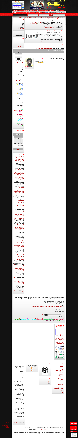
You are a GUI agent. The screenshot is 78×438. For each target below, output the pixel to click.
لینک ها (20, 10)
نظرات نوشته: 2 (17, 422)
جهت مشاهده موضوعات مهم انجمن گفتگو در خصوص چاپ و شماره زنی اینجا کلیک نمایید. (48, 306)
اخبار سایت (22, 12)
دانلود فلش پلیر (18, 46)
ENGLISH (15, 10)
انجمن (36, 10)
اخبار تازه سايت (60, 384)
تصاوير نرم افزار (60, 386)
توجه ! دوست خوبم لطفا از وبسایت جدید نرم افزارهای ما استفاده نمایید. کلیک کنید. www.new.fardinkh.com (5, 424)
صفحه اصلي (16, 12)
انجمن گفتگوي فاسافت (59, 370)
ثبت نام (46, 10)
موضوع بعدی (55, 54)
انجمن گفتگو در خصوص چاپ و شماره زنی (44, 48)
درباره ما (32, 10)
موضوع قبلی (60, 54)
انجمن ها (42, 46)
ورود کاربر (61, 392)
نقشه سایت (32, 12)
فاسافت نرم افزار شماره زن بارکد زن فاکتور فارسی (54, 46)
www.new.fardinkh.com (49, 27)
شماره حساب (26, 10)
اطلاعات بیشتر (40, 41)
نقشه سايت (61, 376)
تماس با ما (61, 379)
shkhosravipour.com (36, 434)
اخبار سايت (61, 367)
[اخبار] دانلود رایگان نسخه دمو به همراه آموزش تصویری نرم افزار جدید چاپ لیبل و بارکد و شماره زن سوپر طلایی (19, 159)
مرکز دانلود (61, 372)
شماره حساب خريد (60, 371)
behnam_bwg (21, 28)
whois (27, 12)
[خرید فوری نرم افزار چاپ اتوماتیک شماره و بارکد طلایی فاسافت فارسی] (59, 329)
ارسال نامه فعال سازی (18, 62)
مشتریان (61, 10)
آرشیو (18, 149)
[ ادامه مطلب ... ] (18, 169)
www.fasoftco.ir (39, 429)
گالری (38, 12)
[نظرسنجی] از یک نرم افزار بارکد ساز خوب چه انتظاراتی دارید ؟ (19, 269)
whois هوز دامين (60, 381)
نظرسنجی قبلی (19, 423)
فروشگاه (57, 10)
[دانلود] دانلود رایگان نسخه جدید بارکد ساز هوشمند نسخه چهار (19, 204)
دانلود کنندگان (60, 374)
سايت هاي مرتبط (60, 378)
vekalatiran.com (43, 434)
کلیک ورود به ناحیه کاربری (36, 22)
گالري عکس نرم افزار (59, 375)
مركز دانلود (52, 10)
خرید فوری (41, 10)
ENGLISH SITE (60, 383)
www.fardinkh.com (45, 429)
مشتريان (61, 385)
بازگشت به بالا (41, 314)
